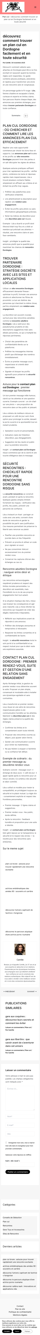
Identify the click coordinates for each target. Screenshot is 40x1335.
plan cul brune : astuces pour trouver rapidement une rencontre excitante (19, 867)
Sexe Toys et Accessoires (13, 1230)
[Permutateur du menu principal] (35, 7)
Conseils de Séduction (12, 1217)
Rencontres (7, 1225)
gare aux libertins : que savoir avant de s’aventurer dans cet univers (19, 1042)
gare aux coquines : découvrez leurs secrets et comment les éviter (19, 1019)
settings (34, 1327)
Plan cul (5, 17)
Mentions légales (20, 1315)
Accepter (7, 1331)
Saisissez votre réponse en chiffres (18, 1155)
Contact (20, 1306)
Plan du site (20, 1309)
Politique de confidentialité (20, 1312)
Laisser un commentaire (14, 1027)
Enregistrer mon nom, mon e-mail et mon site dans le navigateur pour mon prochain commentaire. (19, 1146)
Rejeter (17, 1331)
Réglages (27, 1331)
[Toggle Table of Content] (24, 116)
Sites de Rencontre (11, 1234)
